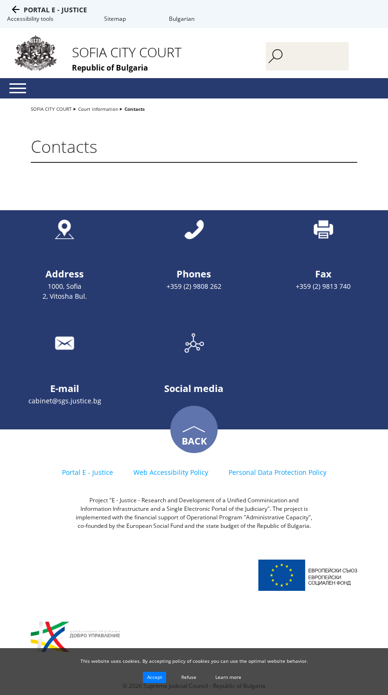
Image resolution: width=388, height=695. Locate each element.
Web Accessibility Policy (170, 472)
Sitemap (115, 19)
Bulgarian (181, 19)
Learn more (228, 677)
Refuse (188, 677)
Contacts (134, 109)
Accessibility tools (30, 19)
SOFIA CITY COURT (51, 109)
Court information (98, 109)
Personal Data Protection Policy (277, 472)
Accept (154, 677)
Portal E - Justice (55, 9)
